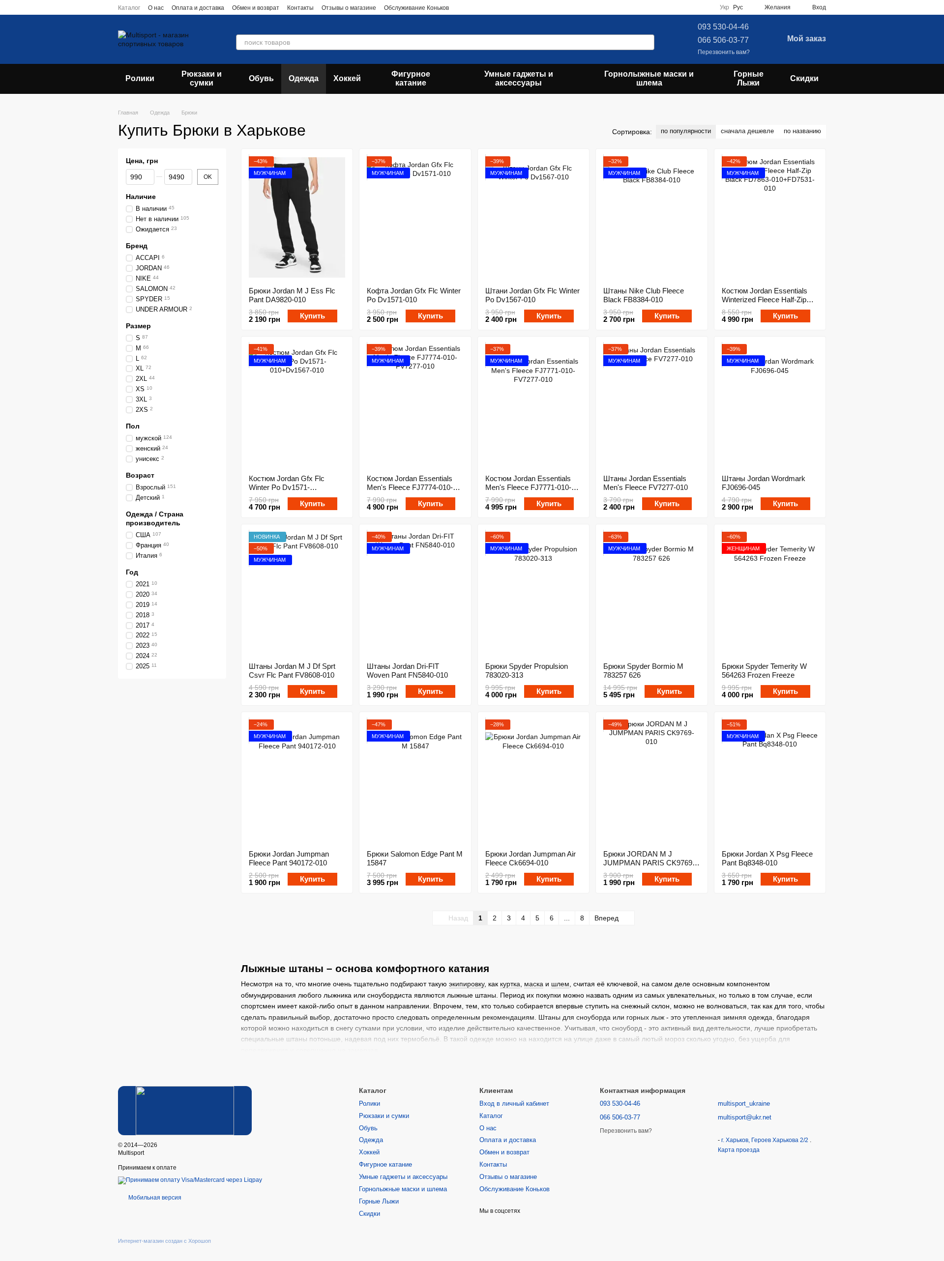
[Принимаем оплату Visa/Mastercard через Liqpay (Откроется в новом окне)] (190, 1179)
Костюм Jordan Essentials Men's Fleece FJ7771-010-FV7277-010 (528, 487)
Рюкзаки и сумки (201, 78)
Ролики (139, 78)
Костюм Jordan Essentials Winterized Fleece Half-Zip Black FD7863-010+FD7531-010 (768, 304)
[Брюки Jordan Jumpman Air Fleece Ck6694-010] (533, 780)
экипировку (466, 984)
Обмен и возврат (255, 7)
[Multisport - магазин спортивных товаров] (185, 1110)
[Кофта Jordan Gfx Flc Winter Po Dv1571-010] (415, 217)
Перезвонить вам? (724, 52)
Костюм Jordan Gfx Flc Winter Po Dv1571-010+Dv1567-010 (286, 487)
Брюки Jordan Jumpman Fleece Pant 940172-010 (289, 858)
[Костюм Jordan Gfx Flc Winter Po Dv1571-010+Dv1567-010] (297, 405)
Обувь (261, 78)
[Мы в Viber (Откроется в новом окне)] (498, 7)
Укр (724, 7)
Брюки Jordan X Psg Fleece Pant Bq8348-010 (767, 858)
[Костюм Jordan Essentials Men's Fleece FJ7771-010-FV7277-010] (533, 405)
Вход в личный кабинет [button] (514, 1103)
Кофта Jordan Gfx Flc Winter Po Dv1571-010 (414, 295)
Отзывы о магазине (349, 7)
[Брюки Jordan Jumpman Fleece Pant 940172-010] (297, 780)
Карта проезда (739, 1149)
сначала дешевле (747, 131)
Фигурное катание (410, 78)
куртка (510, 984)
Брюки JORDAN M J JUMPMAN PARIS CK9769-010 (649, 863)
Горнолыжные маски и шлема (649, 78)
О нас (156, 7)
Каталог (129, 7)
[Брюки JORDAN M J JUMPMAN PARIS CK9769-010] (651, 780)
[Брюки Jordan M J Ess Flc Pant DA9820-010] (297, 217)
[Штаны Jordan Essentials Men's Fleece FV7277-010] (651, 405)
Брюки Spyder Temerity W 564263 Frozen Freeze (764, 670)
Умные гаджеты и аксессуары (518, 78)
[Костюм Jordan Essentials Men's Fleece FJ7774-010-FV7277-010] (415, 405)
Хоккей (347, 78)
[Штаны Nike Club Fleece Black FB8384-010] (651, 217)
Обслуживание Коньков (416, 7)
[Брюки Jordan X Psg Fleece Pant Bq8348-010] (770, 780)
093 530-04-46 (723, 27)
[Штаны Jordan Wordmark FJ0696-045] (770, 405)
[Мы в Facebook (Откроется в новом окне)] (463, 7)
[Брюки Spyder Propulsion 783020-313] (533, 593)
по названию (802, 131)
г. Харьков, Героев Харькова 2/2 (765, 1140)
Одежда (304, 78)
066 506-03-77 (723, 40)
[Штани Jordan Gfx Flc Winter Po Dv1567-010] (533, 217)
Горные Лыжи (749, 78)
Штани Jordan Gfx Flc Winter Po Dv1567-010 (532, 295)
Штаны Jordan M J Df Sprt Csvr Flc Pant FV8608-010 (292, 670)
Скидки (804, 78)
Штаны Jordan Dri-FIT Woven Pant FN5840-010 (407, 670)
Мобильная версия (154, 1197)
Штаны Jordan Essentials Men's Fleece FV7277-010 (645, 482)
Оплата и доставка (198, 7)
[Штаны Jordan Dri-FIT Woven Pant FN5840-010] (415, 593)
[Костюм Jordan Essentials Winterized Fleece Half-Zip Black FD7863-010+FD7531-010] (770, 217)
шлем (560, 984)
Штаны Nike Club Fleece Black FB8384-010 (643, 295)
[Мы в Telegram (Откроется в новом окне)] (486, 7)
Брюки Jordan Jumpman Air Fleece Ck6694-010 (530, 858)
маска (533, 984)
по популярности (686, 131)
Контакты (300, 7)
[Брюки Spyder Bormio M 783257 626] (651, 593)
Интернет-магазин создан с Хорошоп (164, 1241)
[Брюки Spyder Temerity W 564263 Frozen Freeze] (770, 593)
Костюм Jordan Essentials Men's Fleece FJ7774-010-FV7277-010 (410, 487)
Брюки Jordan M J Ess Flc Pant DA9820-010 (292, 295)
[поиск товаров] (646, 42)
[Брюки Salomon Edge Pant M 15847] (415, 780)
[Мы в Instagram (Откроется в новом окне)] (474, 7)
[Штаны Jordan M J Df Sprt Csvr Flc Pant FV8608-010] (297, 593)
